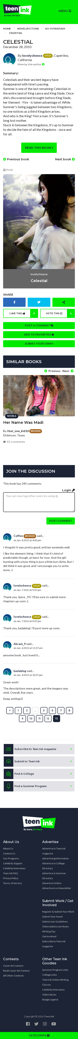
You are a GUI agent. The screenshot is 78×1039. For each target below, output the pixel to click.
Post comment (60, 520)
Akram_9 (20, 644)
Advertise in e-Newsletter (56, 888)
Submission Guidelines (55, 921)
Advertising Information (55, 858)
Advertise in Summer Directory (54, 876)
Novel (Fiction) (28, 28)
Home (7, 28)
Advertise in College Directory (53, 866)
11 (39, 718)
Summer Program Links (55, 969)
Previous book (17, 159)
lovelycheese (32, 55)
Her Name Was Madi (23, 422)
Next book (63, 159)
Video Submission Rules (55, 926)
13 (56, 718)
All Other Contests (13, 975)
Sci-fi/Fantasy (55, 28)
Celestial (15, 32)
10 (31, 718)
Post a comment (38, 325)
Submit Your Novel (52, 916)
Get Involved (49, 936)
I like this (22, 313)
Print (9, 169)
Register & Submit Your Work (58, 911)
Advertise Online (51, 883)
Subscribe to (35, 749)
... (35, 710)
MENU (64, 11)
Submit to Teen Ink (27, 761)
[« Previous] (9, 710)
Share (8, 294)
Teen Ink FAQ (10, 873)
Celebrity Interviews (14, 868)
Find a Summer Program (30, 786)
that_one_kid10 (18, 431)
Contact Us (9, 853)
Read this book (38, 148)
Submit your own (38, 343)
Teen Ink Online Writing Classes (55, 982)
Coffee (18, 535)
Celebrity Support (12, 863)
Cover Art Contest (13, 965)
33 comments (15, 441)
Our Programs (11, 858)
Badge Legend (50, 999)
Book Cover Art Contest (16, 970)
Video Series (49, 994)
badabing (20, 671)
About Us (8, 848)
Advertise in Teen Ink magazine (54, 851)
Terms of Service (12, 883)
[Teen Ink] (19, 10)
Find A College (24, 773)
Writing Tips (49, 931)
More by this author (30, 64)
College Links (49, 974)
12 (48, 718)
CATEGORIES (38, 1035)
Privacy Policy (10, 878)
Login (67, 490)
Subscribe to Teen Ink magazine (54, 944)
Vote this (59, 313)
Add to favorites (37, 334)
